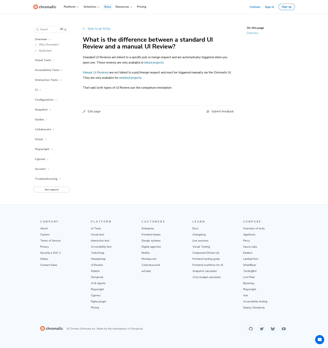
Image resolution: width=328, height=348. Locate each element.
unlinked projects (130, 78)
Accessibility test (101, 247)
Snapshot (41, 109)
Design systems (151, 240)
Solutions (90, 7)
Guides (39, 119)
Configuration (44, 100)
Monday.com (149, 259)
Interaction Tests (46, 80)
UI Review (97, 265)
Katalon (247, 253)
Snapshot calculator (204, 271)
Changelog (199, 234)
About (44, 228)
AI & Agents (98, 283)
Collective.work (151, 265)
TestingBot (249, 271)
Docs (107, 7)
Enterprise (148, 228)
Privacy (44, 247)
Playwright (42, 149)
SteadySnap (98, 259)
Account (40, 169)
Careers (45, 234)
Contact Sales (48, 265)
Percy (246, 240)
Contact (255, 7)
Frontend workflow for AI (207, 265)
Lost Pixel (249, 277)
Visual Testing (201, 247)
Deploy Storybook (254, 307)
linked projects (154, 62)
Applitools (249, 234)
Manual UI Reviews (96, 72)
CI (36, 90)
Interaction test (100, 240)
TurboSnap (97, 253)
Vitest (39, 139)
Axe (245, 295)
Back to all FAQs (99, 29)
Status (44, 259)
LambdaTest (250, 259)
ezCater (146, 271)
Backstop (248, 283)
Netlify (146, 253)
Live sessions (200, 240)
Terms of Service (50, 240)
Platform (69, 7)
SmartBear (249, 265)
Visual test (97, 234)
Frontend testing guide (206, 259)
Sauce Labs (250, 247)
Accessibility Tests (47, 70)
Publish (95, 271)
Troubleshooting (46, 179)
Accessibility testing (255, 301)
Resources (122, 7)
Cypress (40, 159)
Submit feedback (222, 111)
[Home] (45, 7)
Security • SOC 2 (50, 253)
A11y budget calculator (206, 277)
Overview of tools (254, 228)
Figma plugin (98, 301)
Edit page (94, 111)
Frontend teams (151, 234)
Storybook (97, 277)
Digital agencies (151, 247)
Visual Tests (43, 60)
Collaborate (43, 129)
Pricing (141, 7)
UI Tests (96, 228)
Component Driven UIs (205, 253)
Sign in (269, 7)
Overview (41, 39)
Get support (52, 189)
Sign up (287, 7)
